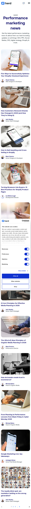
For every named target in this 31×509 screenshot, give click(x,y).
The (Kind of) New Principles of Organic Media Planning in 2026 (13, 342)
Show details (22, 270)
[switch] (26, 254)
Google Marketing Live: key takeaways (11, 455)
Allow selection (15, 281)
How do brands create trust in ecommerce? (13, 379)
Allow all (15, 276)
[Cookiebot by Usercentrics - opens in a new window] (22, 221)
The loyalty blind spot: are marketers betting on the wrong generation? (13, 493)
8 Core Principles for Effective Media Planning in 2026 (13, 304)
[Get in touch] (24, 3)
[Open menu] (29, 3)
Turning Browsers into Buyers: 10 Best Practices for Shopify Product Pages (14, 190)
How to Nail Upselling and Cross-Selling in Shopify (14, 151)
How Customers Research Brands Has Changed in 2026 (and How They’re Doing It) (14, 113)
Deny (15, 286)
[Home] (12, 3)
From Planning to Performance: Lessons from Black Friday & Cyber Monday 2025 (15, 417)
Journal (15, 15)
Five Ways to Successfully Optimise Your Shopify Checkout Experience (15, 75)
